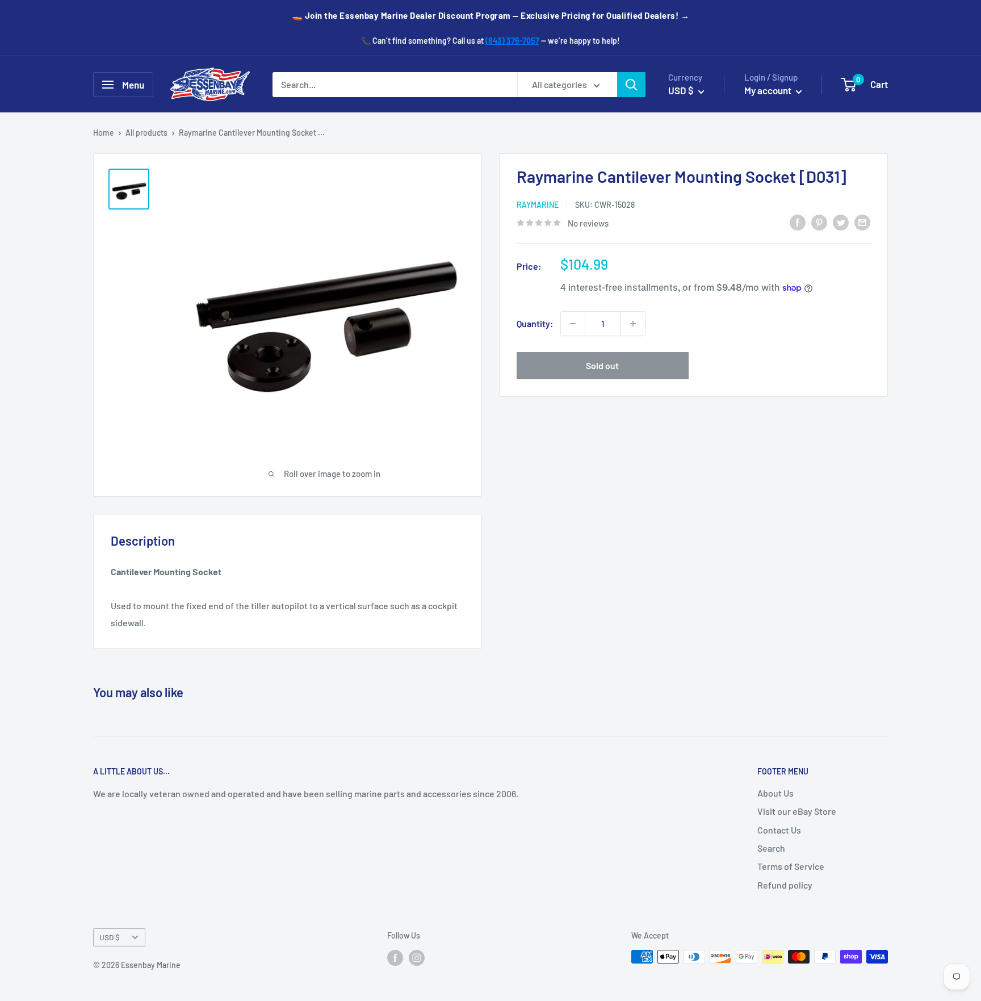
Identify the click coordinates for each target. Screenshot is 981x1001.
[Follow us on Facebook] (395, 958)
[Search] (631, 84)
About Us (775, 793)
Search (771, 848)
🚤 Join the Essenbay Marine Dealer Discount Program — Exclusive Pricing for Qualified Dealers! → (491, 15)
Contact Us (779, 829)
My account (768, 90)
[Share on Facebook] (798, 222)
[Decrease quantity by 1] (573, 324)
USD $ (109, 937)
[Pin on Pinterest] (819, 222)
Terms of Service (790, 866)
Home (103, 132)
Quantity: (535, 323)
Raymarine (538, 205)
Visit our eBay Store (796, 811)
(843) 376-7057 (512, 40)
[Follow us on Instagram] (417, 958)
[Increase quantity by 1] (633, 324)
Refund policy (784, 884)
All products (146, 132)
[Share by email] (862, 222)
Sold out (602, 365)
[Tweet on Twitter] (841, 222)
